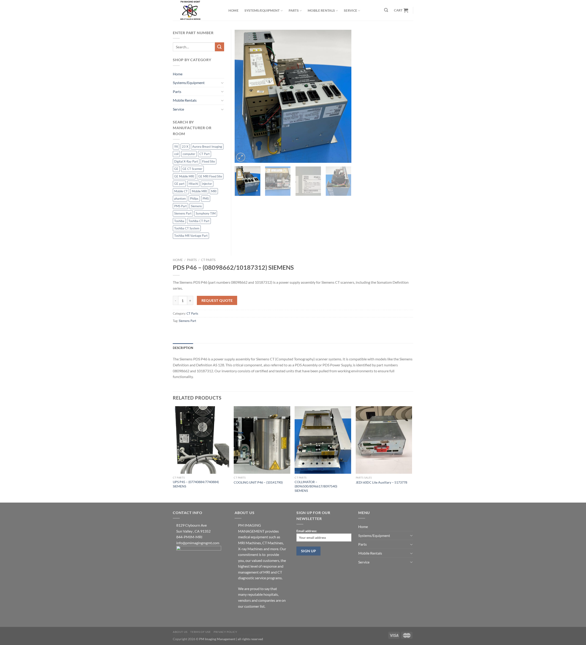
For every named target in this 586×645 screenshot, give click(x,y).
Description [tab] (183, 348)
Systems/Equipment (262, 10)
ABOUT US (180, 632)
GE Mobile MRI (184, 176)
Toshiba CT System (186, 228)
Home (233, 10)
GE (176, 169)
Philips (194, 198)
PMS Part (180, 206)
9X (176, 146)
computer (189, 154)
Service (350, 10)
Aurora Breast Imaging (207, 146)
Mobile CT (181, 191)
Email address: (306, 531)
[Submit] (219, 46)
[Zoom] (240, 157)
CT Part (204, 154)
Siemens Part (187, 321)
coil (176, 154)
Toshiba (179, 221)
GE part (179, 183)
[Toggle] (222, 82)
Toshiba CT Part (198, 221)
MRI (214, 191)
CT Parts (208, 260)
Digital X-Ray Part (186, 161)
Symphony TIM (206, 213)
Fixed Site (208, 161)
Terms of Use (200, 632)
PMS (206, 198)
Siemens (196, 206)
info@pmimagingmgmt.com (197, 543)
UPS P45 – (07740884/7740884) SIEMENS (196, 484)
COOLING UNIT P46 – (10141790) (258, 482)
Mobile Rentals (321, 10)
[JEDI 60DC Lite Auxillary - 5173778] (384, 440)
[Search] (386, 10)
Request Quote (217, 300)
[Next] (343, 96)
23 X (185, 146)
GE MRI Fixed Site (210, 176)
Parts (294, 10)
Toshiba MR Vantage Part (191, 235)
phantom (180, 198)
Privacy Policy (225, 632)
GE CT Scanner (192, 169)
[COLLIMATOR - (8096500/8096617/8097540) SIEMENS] (323, 440)
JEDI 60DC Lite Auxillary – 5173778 (381, 482)
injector (207, 183)
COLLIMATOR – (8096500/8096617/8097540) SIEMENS (316, 486)
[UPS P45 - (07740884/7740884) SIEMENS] (201, 440)
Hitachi (193, 183)
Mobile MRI (199, 191)
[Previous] (243, 96)
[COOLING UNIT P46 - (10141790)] (262, 440)
